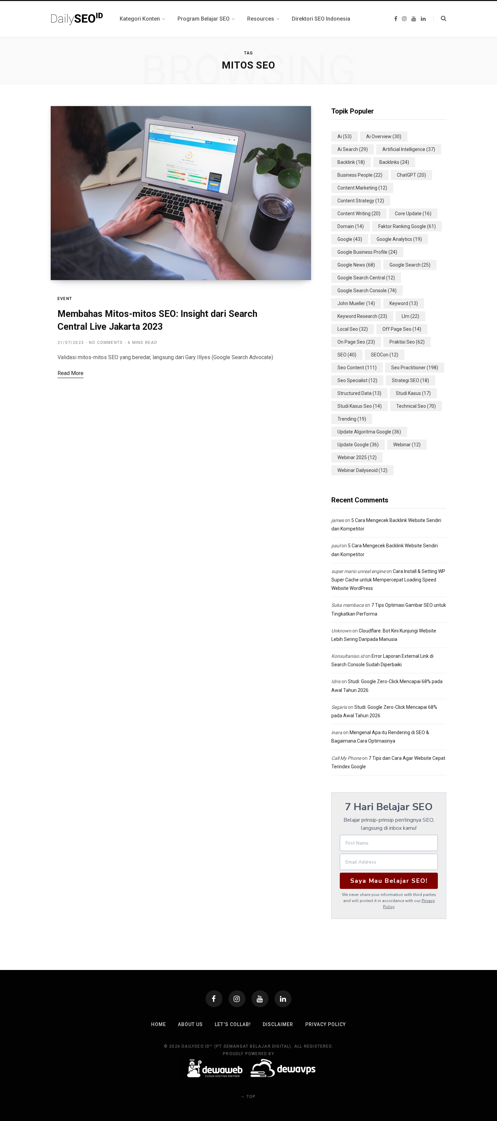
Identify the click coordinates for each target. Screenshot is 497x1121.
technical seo (416, 406)
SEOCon (384, 354)
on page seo (356, 342)
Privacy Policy (325, 1024)
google (349, 239)
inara (336, 732)
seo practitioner (414, 367)
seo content (357, 367)
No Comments (106, 342)
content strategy (360, 200)
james (337, 520)
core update (413, 213)
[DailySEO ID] (77, 19)
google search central (366, 277)
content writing (358, 213)
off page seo (401, 329)
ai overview (383, 136)
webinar (407, 444)
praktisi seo (407, 342)
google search (409, 265)
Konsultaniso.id (347, 656)
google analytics (399, 239)
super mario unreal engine (358, 571)
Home (158, 1024)
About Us (190, 1024)
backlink (351, 162)
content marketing (362, 188)
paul (335, 545)
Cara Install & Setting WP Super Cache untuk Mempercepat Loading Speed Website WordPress (388, 580)
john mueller (356, 303)
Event (64, 298)
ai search (352, 149)
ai (344, 136)
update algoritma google (369, 431)
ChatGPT (411, 175)
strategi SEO (410, 380)
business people (359, 175)
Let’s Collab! (233, 1024)
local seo (352, 329)
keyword (403, 303)
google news (356, 265)
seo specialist (357, 380)
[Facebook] (214, 998)
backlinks (394, 162)
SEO (346, 354)
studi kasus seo (359, 406)
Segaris (339, 707)
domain (350, 226)
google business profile (367, 252)
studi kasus (413, 393)
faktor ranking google (407, 226)
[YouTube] (260, 998)
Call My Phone (346, 758)
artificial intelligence (408, 149)
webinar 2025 (357, 457)
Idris (335, 681)
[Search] (439, 18)
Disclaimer (278, 1024)
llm (410, 316)
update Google (358, 444)
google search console (367, 290)
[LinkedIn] (283, 998)
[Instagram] (237, 998)
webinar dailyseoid (362, 470)
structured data (359, 393)
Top (250, 1096)
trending (351, 419)
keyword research (362, 316)
